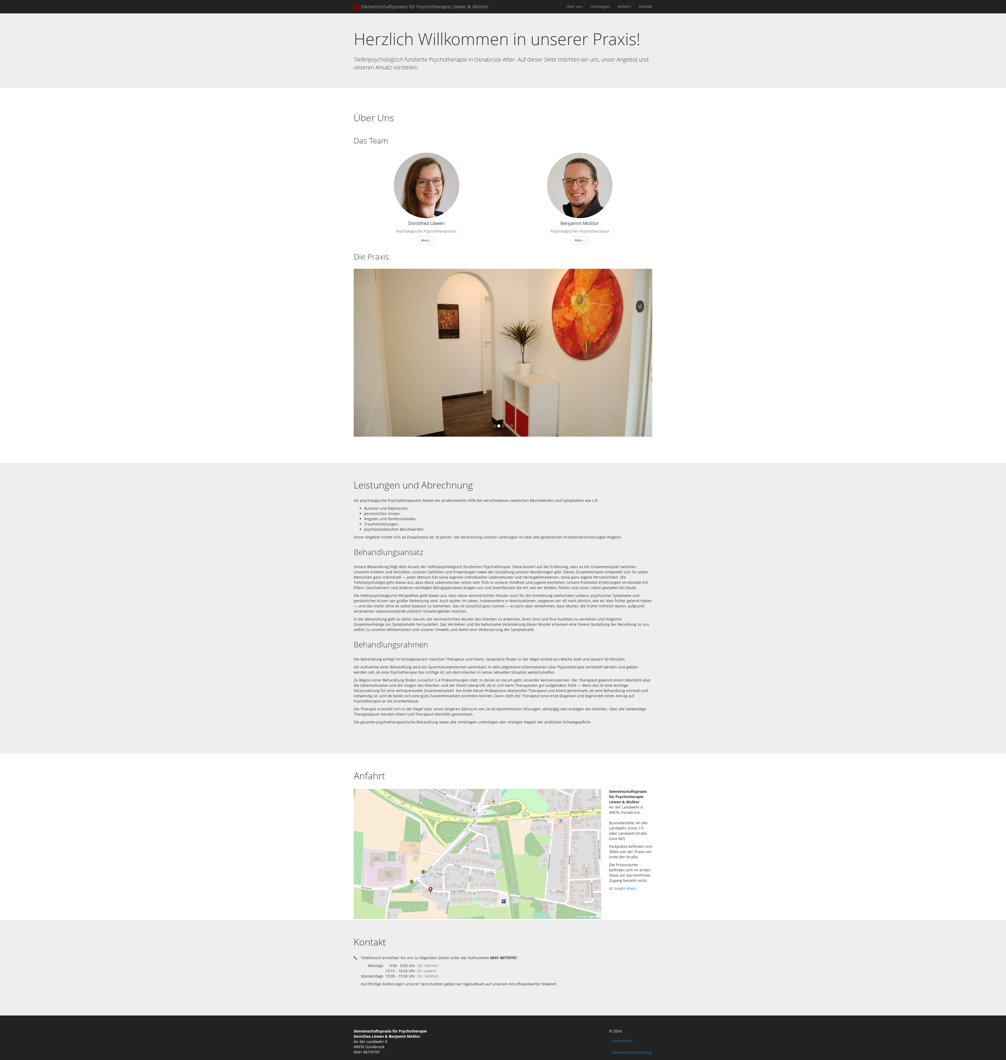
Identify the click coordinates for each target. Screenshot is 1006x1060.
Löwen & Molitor (424, 6)
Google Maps (624, 888)
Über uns (574, 6)
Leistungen (600, 6)
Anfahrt (624, 6)
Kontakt (645, 6)
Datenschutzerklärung (632, 1052)
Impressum (622, 1040)
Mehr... (426, 240)
